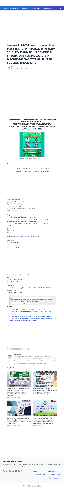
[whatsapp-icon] (22, 471)
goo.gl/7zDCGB (22, 288)
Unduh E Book (55, 474)
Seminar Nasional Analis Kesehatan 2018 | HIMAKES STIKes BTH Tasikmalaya (30, 311)
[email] (27, 349)
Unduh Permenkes (55, 478)
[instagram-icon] (10, 471)
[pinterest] (24, 349)
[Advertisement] (32, 26)
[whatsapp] (17, 349)
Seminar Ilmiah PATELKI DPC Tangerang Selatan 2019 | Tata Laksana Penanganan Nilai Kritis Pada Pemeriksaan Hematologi (45, 391)
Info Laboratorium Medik (34, 485)
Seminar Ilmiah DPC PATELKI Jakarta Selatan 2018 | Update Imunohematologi (30, 316)
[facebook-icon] (4, 471)
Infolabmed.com (40, 474)
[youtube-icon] (13, 471)
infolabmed (41, 298)
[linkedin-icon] (16, 471)
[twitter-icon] (7, 471)
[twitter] (14, 349)
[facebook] (11, 349)
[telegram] (20, 349)
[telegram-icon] (19, 471)
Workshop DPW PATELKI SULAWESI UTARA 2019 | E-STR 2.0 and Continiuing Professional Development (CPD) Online (19, 421)
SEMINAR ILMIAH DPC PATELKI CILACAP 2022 (26, 236)
